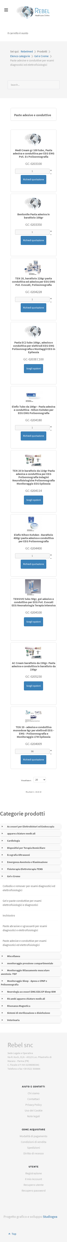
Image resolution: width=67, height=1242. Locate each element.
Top (13, 1234)
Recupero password (34, 1190)
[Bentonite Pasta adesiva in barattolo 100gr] (34, 204)
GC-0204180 (33, 420)
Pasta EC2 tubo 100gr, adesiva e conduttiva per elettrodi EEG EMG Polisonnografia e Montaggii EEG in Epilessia (33, 347)
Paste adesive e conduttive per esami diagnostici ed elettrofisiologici (24, 942)
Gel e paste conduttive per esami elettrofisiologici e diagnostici (22, 902)
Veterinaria (13, 1020)
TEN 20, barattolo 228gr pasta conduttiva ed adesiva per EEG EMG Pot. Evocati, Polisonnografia (33, 281)
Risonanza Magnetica (18, 1005)
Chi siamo (33, 1093)
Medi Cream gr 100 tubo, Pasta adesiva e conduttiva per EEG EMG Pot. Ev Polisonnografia (33, 153)
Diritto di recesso (33, 1153)
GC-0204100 (33, 612)
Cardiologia (13, 840)
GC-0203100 (33, 163)
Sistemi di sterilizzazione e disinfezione (28, 1013)
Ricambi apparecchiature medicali (26, 998)
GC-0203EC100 (33, 359)
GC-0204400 (33, 548)
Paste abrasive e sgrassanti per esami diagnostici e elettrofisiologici (25, 928)
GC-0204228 (33, 292)
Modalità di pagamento (33, 1136)
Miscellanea (13, 956)
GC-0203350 (33, 224)
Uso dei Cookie (34, 1110)
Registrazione (33, 1173)
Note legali (33, 1116)
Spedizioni (33, 1147)
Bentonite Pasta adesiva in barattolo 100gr (33, 216)
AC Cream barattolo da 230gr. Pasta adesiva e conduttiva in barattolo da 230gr (34, 666)
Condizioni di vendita (33, 1142)
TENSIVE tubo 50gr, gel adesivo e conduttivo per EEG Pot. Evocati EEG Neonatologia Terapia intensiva (34, 602)
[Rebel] (34, 12)
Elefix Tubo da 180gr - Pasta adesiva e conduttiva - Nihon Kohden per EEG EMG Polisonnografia (33, 410)
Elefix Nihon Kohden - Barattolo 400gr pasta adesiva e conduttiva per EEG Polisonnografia (34, 538)
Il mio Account (33, 1179)
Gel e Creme (13, 876)
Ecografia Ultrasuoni (18, 854)
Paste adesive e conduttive (32, 115)
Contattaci (33, 1099)
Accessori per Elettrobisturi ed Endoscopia (30, 826)
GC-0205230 (33, 676)
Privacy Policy (33, 1104)
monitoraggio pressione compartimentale (30, 963)
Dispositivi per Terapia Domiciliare (26, 847)
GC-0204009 (33, 744)
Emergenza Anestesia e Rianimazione (27, 862)
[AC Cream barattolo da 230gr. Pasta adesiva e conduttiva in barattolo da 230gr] (34, 652)
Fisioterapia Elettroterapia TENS (25, 869)
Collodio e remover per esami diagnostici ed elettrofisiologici (29, 888)
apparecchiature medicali (21, 833)
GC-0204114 (33, 490)
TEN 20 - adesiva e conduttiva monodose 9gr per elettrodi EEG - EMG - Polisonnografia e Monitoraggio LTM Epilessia (33, 731)
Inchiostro (9, 915)
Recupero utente (34, 1185)
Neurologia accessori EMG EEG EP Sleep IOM (31, 991)
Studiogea (50, 1217)
